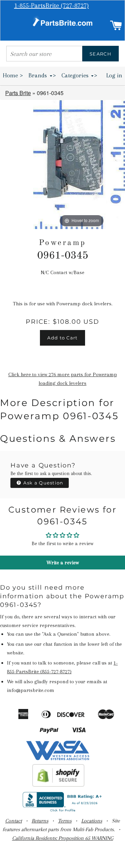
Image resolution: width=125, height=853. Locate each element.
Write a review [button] (63, 562)
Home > (13, 75)
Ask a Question (43, 482)
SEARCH (100, 54)
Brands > (42, 75)
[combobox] (44, 53)
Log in (114, 75)
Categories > (79, 75)
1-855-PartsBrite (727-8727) (51, 5)
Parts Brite (18, 93)
